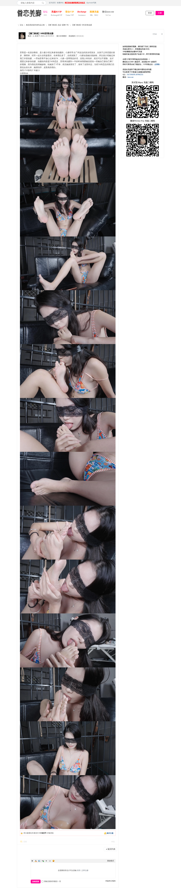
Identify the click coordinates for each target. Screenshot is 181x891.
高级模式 (110, 861)
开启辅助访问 (163, 2)
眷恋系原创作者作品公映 (35, 25)
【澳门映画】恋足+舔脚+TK (58, 25)
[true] (43, 3)
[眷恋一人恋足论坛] (29, 17)
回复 (25, 842)
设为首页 (52, 3)
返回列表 (111, 849)
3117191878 (131, 75)
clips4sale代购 (91, 3)
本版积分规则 (110, 881)
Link (42, 860)
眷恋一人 (31, 36)
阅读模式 (72, 36)
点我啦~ (157, 64)
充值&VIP (56, 11)
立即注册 (85, 870)
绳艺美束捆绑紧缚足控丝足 (75, 3)
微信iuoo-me (108, 11)
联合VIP (69, 11)
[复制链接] (80, 36)
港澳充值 (94, 11)
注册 (160, 13)
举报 (113, 842)
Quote (46, 860)
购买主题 (110, 833)
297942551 (139, 75)
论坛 (45, 11)
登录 (150, 13)
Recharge (81, 11)
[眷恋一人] (22, 39)
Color (35, 860)
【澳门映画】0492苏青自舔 (82, 25)
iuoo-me (130, 77)
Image (39, 860)
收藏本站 (60, 3)
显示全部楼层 (61, 36)
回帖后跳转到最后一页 (52, 881)
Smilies (53, 860)
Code (50, 860)
